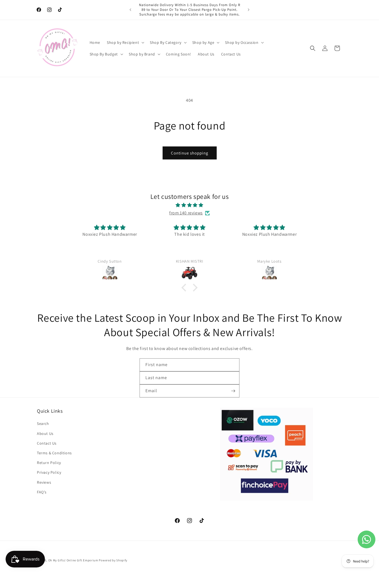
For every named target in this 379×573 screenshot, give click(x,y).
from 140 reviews (186, 213)
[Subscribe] (233, 390)
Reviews (44, 482)
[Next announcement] (248, 9)
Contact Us (47, 443)
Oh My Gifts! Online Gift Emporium (73, 560)
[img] (189, 205)
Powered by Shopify (113, 560)
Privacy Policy (49, 472)
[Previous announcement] (130, 9)
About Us (45, 433)
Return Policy (49, 462)
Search (43, 423)
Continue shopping (189, 153)
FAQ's (42, 492)
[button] (124, 42)
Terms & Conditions (54, 452)
